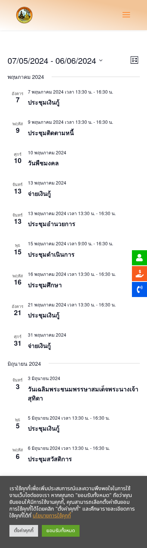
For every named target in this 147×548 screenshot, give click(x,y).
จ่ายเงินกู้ (39, 193)
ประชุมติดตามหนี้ (51, 132)
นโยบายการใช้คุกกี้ (52, 515)
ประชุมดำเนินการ (51, 254)
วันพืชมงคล (43, 163)
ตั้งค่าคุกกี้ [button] (24, 530)
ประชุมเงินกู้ (44, 102)
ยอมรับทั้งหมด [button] (60, 530)
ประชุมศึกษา (45, 284)
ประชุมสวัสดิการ (50, 458)
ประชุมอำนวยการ (51, 223)
